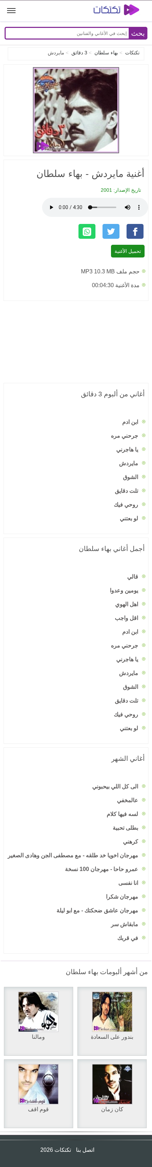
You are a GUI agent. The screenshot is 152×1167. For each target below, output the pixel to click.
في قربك (128, 938)
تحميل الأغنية (128, 251)
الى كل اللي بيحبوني (116, 786)
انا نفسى (129, 883)
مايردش (129, 463)
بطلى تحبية (126, 828)
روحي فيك (127, 505)
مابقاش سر (125, 924)
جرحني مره (125, 436)
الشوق (131, 477)
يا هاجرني (128, 449)
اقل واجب (127, 618)
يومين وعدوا (125, 590)
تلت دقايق (127, 491)
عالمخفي (128, 800)
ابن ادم (131, 422)
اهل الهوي (127, 604)
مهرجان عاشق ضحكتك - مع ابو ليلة (98, 910)
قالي (133, 577)
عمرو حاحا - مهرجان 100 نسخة (102, 869)
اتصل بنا (84, 1150)
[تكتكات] (111, 11)
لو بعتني (130, 518)
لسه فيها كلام (123, 814)
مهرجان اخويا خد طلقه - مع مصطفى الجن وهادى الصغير (74, 855)
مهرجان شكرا (123, 897)
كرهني (131, 842)
